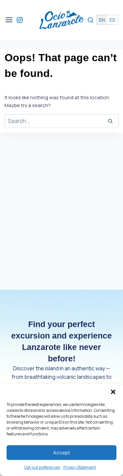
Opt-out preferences (42, 467)
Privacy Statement (79, 467)
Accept (61, 452)
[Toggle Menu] (9, 20)
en (102, 19)
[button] (113, 392)
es (112, 19)
